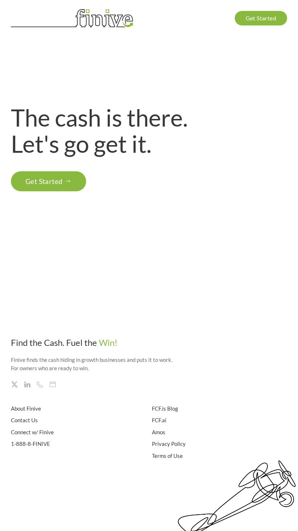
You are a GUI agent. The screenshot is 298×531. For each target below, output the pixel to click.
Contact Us (24, 420)
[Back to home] (73, 18)
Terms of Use (167, 455)
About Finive (26, 408)
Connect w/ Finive (32, 432)
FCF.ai (159, 420)
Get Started (44, 181)
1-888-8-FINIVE (30, 443)
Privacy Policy (169, 443)
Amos (158, 432)
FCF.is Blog (165, 408)
